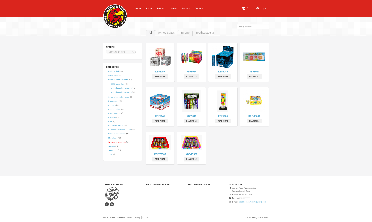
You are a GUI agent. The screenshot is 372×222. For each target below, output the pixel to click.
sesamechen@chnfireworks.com (252, 201)
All (150, 32)
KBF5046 (160, 116)
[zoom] (160, 57)
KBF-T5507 (191, 154)
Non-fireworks (114, 113)
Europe (185, 32)
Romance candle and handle (119, 130)
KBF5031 (254, 71)
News (174, 8)
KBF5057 (160, 71)
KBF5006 (223, 116)
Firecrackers (113, 101)
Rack (110, 122)
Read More (160, 76)
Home (138, 8)
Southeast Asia (204, 32)
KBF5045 (223, 71)
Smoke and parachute (117, 142)
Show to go (112, 138)
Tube (110, 154)
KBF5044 (191, 71)
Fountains (112, 105)
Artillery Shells (114, 71)
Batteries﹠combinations (118, 80)
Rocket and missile (115, 126)
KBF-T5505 (160, 154)
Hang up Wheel (114, 109)
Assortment (113, 75)
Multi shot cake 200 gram (121, 88)
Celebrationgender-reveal (118, 97)
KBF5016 (191, 116)
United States (166, 32)
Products (162, 8)
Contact (199, 8)
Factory (186, 8)
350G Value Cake (118, 84)
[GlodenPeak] (112, 193)
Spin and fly (113, 150)
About (149, 8)
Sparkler (111, 146)
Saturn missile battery (117, 134)
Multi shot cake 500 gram (121, 92)
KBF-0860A (254, 116)
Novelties (112, 117)
